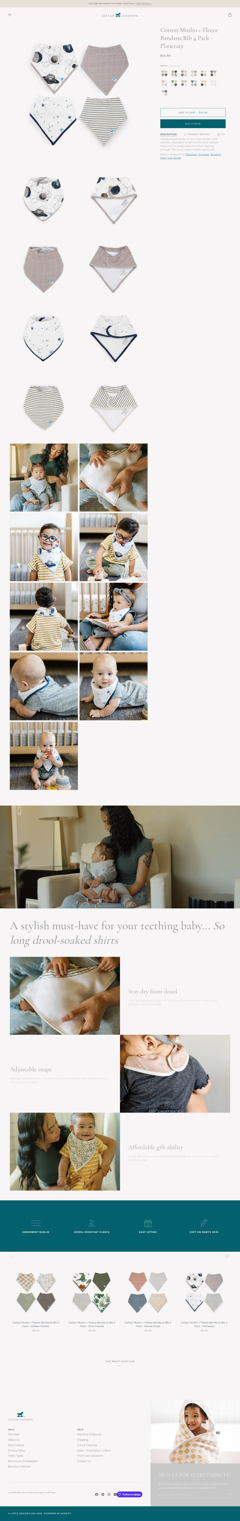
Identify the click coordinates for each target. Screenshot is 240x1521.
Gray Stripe (174, 157)
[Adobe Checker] (165, 74)
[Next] (227, 1256)
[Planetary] (195, 74)
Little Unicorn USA (23, 1513)
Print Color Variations (90, 1455)
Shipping (82, 1439)
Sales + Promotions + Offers (94, 1450)
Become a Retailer (19, 1466)
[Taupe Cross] (165, 84)
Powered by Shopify (57, 1513)
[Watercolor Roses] (204, 84)
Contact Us (84, 1461)
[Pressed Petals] (204, 74)
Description (168, 134)
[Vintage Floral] (185, 84)
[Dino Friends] (175, 74)
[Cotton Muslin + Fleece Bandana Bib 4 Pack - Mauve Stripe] (148, 1292)
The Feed (13, 1434)
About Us (13, 1439)
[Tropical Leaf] (175, 84)
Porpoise (204, 154)
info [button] (11, 1430)
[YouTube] (115, 1494)
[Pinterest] (102, 1494)
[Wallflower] (195, 84)
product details (199, 134)
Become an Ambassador (23, 1461)
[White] (214, 84)
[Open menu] (13, 14)
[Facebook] (96, 1494)
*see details (143, 3)
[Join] (229, 1494)
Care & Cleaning (87, 1445)
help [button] (80, 1430)
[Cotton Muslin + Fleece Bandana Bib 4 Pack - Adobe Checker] (36, 1292)
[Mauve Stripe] (185, 74)
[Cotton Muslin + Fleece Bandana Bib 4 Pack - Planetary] (204, 1292)
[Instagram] (109, 1494)
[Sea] (214, 74)
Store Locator (16, 1445)
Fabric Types (15, 1455)
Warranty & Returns (89, 1434)
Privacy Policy (16, 1450)
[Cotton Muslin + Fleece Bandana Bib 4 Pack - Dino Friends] (92, 1292)
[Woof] (164, 94)
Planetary (191, 154)
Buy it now (193, 123)
